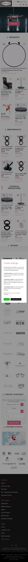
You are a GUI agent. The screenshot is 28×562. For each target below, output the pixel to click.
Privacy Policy (13, 293)
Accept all (6, 299)
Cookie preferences (16, 299)
